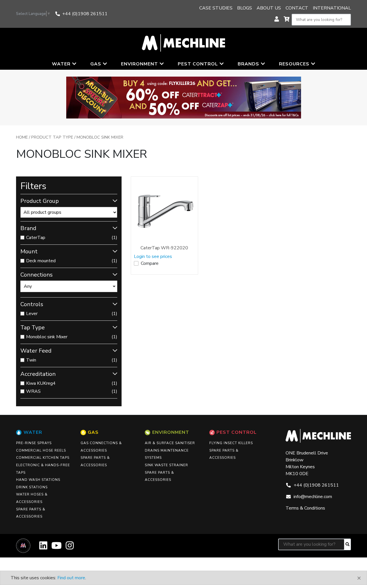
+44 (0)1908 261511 (85, 14)
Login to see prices (153, 256)
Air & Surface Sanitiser (170, 443)
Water (33, 432)
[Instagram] (70, 547)
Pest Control (236, 432)
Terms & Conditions (305, 508)
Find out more (71, 578)
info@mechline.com (313, 496)
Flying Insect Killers (231, 443)
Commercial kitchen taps (42, 457)
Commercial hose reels (41, 450)
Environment (170, 432)
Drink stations (32, 487)
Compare (150, 263)
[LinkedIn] (43, 547)
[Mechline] (183, 42)
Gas (93, 432)
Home (22, 137)
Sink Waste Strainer (166, 465)
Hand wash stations (38, 479)
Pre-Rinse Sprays (34, 443)
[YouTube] (56, 547)
